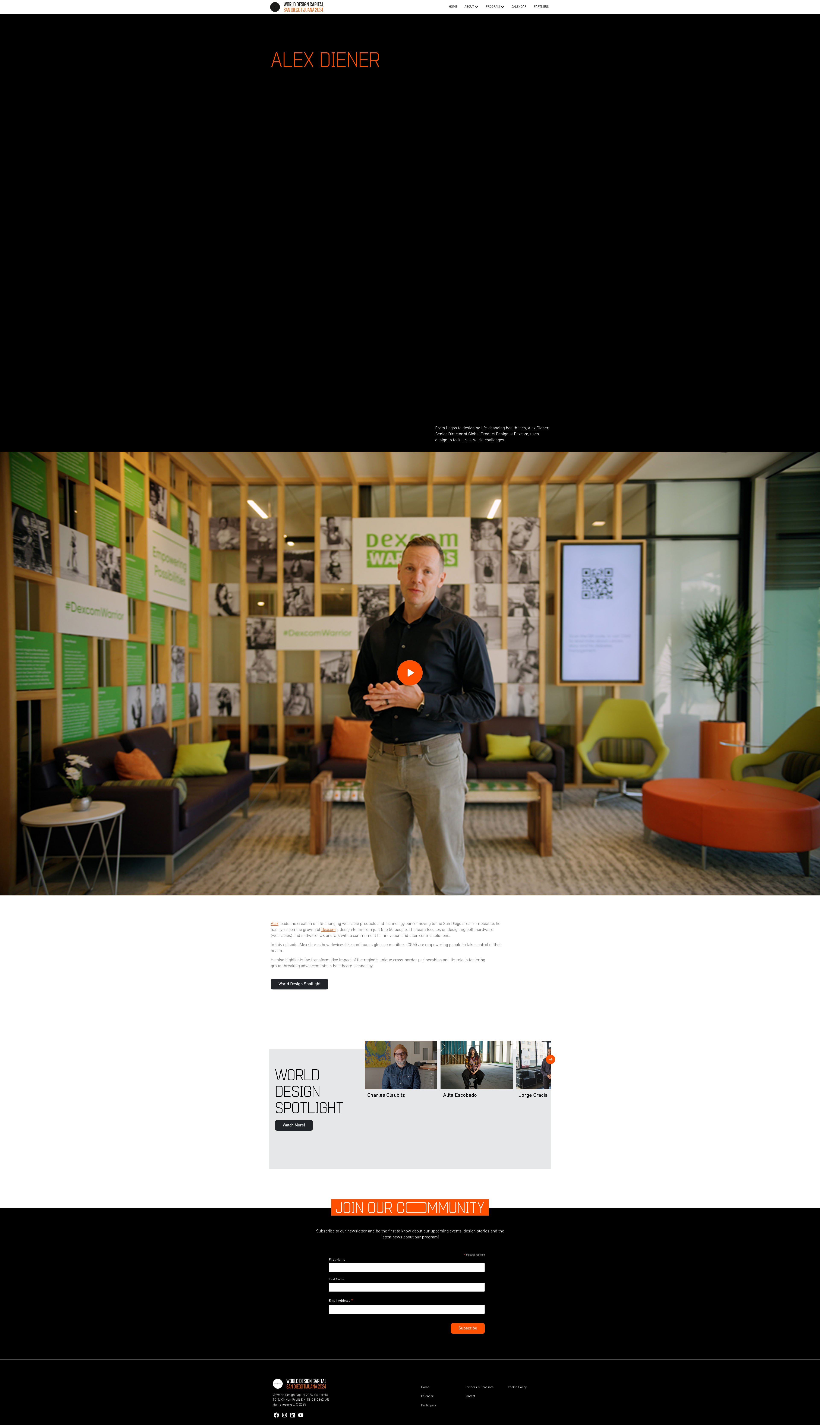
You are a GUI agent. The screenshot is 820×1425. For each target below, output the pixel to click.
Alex (274, 924)
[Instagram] (284, 1415)
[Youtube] (300, 1415)
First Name (337, 1260)
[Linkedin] (292, 1415)
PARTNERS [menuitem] (541, 7)
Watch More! (294, 1125)
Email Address (341, 1301)
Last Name (336, 1279)
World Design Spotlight (299, 984)
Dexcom (328, 930)
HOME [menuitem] (453, 7)
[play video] (410, 673)
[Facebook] (276, 1415)
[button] (476, 7)
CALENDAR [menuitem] (518, 7)
